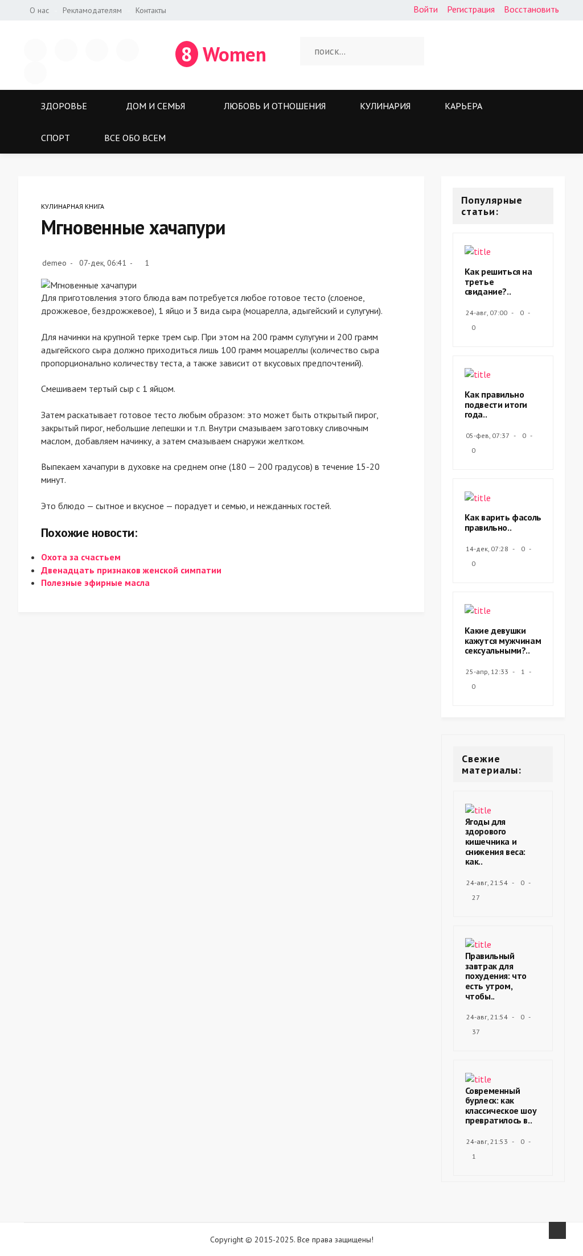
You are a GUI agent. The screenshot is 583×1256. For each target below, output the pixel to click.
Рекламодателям (92, 10)
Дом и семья (155, 105)
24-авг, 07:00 (486, 312)
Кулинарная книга (72, 206)
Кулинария (385, 105)
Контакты (151, 10)
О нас (39, 10)
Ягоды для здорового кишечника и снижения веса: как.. (495, 841)
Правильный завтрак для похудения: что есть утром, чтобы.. (496, 975)
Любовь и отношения (275, 105)
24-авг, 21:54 (487, 882)
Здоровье (64, 105)
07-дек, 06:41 (102, 263)
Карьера (463, 105)
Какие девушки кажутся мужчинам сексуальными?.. (503, 640)
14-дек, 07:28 (487, 548)
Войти (425, 9)
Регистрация (471, 9)
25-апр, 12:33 (487, 671)
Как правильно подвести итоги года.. (496, 404)
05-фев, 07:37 (488, 435)
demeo (54, 263)
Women (223, 54)
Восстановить (531, 9)
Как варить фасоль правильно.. (503, 522)
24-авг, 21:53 (487, 1141)
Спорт (55, 137)
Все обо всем (135, 137)
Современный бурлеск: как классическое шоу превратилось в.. (501, 1105)
